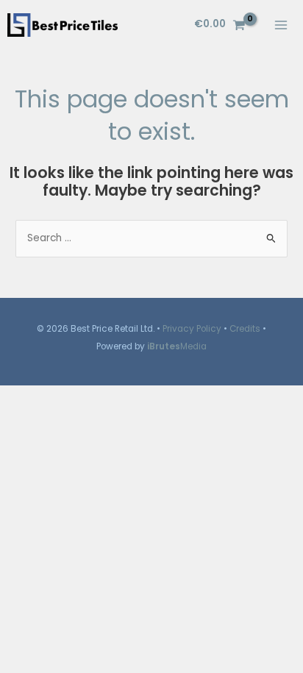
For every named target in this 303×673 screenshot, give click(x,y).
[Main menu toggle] (281, 24)
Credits (244, 329)
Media (177, 346)
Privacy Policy (192, 329)
